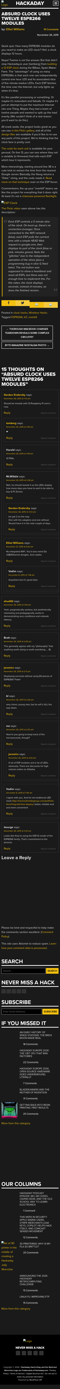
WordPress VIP (35, 1380)
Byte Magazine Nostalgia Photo (27, 345)
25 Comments (30, 1113)
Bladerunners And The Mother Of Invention (34, 1091)
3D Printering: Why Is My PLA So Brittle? (35, 1245)
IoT (25, 317)
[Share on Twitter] (7, 34)
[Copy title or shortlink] (19, 34)
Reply (7, 412)
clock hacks (21, 312)
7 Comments (30, 1083)
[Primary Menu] (56, 3)
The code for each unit (15, 148)
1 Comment (29, 1210)
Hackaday (30, 3)
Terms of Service (17, 1373)
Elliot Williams (15, 29)
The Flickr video (11, 208)
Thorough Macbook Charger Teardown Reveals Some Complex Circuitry (27, 332)
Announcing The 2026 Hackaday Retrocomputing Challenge (33, 1280)
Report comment (48, 413)
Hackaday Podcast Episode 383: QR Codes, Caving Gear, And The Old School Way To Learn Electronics (36, 1199)
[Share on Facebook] (2, 34)
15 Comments (51, 29)
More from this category (15, 1123)
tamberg (11, 423)
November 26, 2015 (48, 35)
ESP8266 (17, 317)
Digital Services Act (34, 1373)
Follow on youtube (14, 991)
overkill (32, 317)
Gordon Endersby (14, 394)
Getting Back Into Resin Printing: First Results (35, 1106)
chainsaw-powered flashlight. (39, 196)
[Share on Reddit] (15, 34)
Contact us (24, 991)
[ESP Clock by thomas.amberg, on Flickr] (9, 203)
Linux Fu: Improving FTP (34, 1296)
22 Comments (30, 1062)
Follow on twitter (9, 991)
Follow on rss (19, 991)
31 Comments (30, 1098)
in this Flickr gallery (23, 130)
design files (8, 134)
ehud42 (8, 601)
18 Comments (30, 1044)
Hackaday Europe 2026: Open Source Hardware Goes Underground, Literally (35, 1073)
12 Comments (30, 1237)
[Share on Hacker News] (11, 34)
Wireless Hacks (38, 312)
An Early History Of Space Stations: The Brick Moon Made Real (36, 1035)
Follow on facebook (3, 991)
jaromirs (9, 667)
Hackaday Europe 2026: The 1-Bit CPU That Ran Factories (34, 1053)
